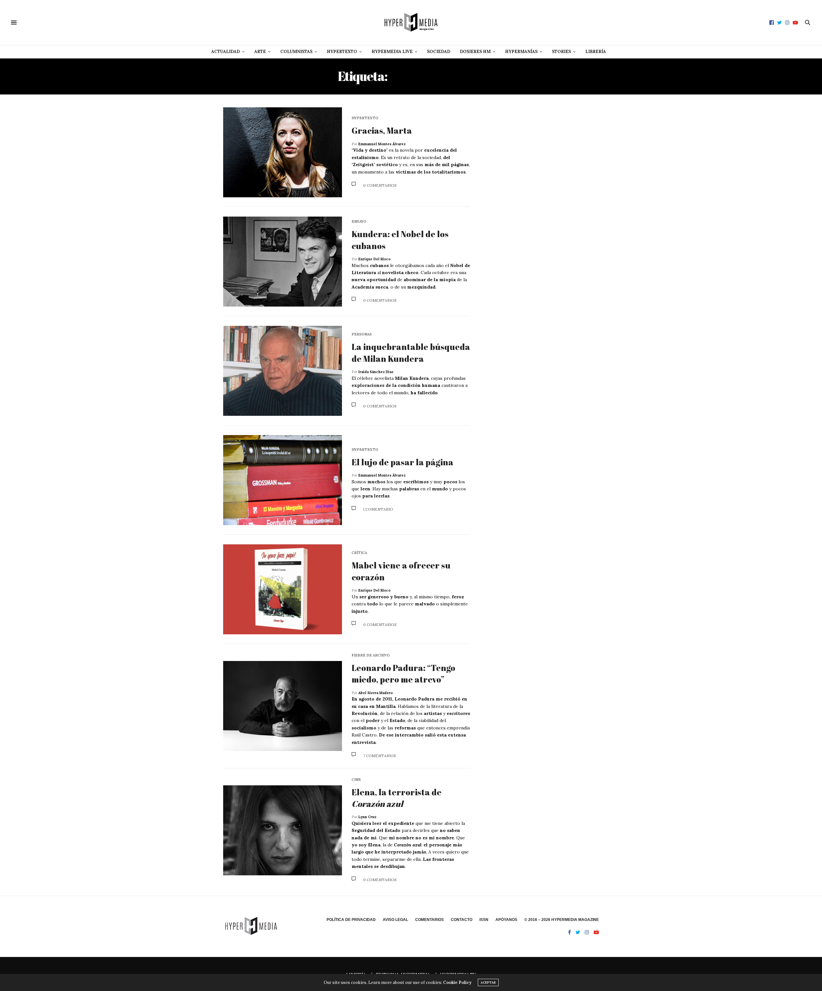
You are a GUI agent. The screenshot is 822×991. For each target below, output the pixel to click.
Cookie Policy (457, 982)
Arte (260, 51)
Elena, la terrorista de (397, 797)
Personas (362, 334)
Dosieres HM (475, 51)
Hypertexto (342, 51)
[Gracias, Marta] (282, 152)
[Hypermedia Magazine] (411, 22)
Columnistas (296, 51)
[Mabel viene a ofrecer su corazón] (282, 589)
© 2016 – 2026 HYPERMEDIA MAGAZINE (561, 919)
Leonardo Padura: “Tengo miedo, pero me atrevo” (403, 673)
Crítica (359, 553)
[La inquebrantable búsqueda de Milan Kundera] (282, 371)
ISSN (483, 919)
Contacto (461, 919)
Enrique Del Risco (374, 259)
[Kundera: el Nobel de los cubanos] (282, 262)
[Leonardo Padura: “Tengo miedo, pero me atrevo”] (282, 706)
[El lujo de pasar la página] (282, 480)
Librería (595, 51)
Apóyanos (506, 919)
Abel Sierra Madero (375, 693)
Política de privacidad (351, 919)
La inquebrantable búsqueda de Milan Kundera (411, 352)
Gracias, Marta (382, 130)
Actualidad (225, 51)
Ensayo (359, 221)
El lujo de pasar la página (402, 462)
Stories (561, 51)
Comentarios (429, 919)
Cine (356, 779)
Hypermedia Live (392, 51)
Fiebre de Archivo (371, 655)
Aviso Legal (395, 919)
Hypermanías (521, 51)
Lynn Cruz (367, 817)
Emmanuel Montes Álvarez (382, 144)
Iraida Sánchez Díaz (375, 372)
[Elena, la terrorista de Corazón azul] (282, 830)
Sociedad (438, 51)
